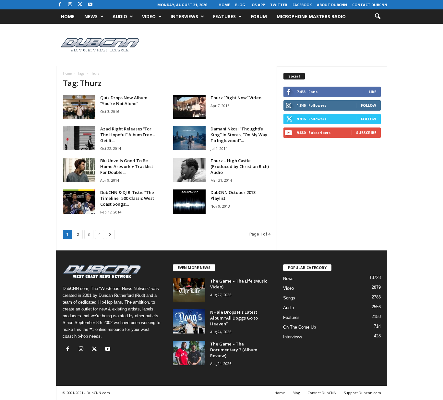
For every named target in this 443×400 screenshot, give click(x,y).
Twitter (278, 4)
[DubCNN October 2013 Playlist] (189, 201)
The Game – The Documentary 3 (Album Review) (233, 349)
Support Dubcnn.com (362, 392)
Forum (259, 16)
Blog (240, 4)
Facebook (302, 4)
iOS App (257, 4)
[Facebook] (60, 4)
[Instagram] (70, 4)
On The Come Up (299, 327)
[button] (377, 16)
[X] (80, 4)
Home (224, 4)
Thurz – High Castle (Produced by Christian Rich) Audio (239, 166)
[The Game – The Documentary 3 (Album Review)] (189, 353)
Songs (289, 298)
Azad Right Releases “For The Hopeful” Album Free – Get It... (127, 134)
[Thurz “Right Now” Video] (189, 107)
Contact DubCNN (369, 4)
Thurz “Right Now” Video (235, 98)
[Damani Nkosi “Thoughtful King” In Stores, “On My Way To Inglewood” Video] (189, 138)
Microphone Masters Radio (311, 16)
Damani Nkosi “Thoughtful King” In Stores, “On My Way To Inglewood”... (238, 134)
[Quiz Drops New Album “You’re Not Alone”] (79, 107)
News (91, 16)
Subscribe (366, 132)
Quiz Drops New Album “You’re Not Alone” (123, 100)
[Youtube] (90, 4)
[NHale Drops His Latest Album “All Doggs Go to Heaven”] (189, 321)
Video (149, 16)
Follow (368, 105)
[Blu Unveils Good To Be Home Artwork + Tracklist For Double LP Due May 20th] (79, 170)
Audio (120, 16)
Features (224, 16)
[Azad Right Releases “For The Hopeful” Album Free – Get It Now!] (79, 138)
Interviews (184, 16)
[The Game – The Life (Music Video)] (189, 290)
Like (372, 91)
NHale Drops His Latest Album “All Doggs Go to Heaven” (234, 318)
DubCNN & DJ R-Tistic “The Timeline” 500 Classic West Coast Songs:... (127, 198)
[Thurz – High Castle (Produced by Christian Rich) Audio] (189, 170)
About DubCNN (332, 4)
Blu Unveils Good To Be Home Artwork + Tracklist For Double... (126, 166)
